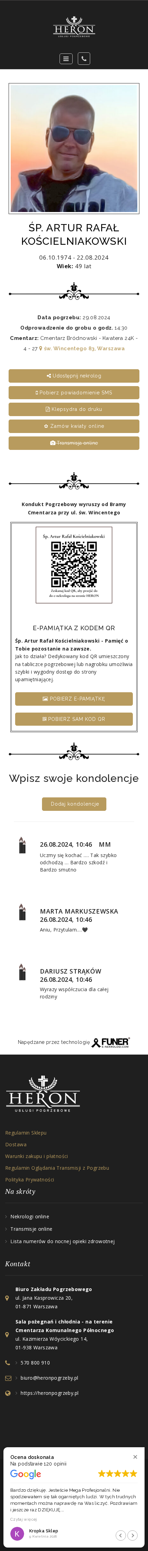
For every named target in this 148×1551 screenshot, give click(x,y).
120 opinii (55, 1464)
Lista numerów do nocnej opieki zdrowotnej (62, 1241)
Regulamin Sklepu (26, 1132)
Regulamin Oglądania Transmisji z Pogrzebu (57, 1168)
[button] (135, 1456)
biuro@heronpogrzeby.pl (49, 1377)
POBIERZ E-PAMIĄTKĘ (76, 699)
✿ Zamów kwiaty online (74, 426)
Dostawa (16, 1144)
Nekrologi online (29, 1216)
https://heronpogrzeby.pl (49, 1393)
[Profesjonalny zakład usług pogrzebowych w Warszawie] (74, 26)
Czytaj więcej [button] (23, 1519)
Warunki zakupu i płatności (36, 1156)
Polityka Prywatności (29, 1179)
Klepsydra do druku (76, 409)
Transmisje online (31, 1229)
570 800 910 (35, 1362)
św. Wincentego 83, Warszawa (84, 348)
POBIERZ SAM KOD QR (75, 719)
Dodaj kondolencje (75, 804)
